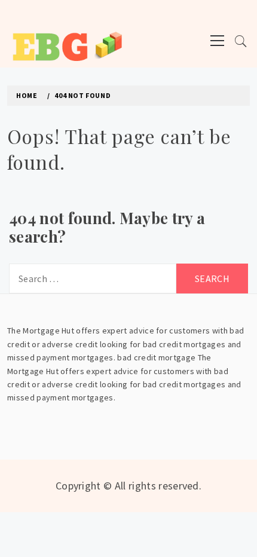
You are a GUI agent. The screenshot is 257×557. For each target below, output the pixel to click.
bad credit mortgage (156, 357)
